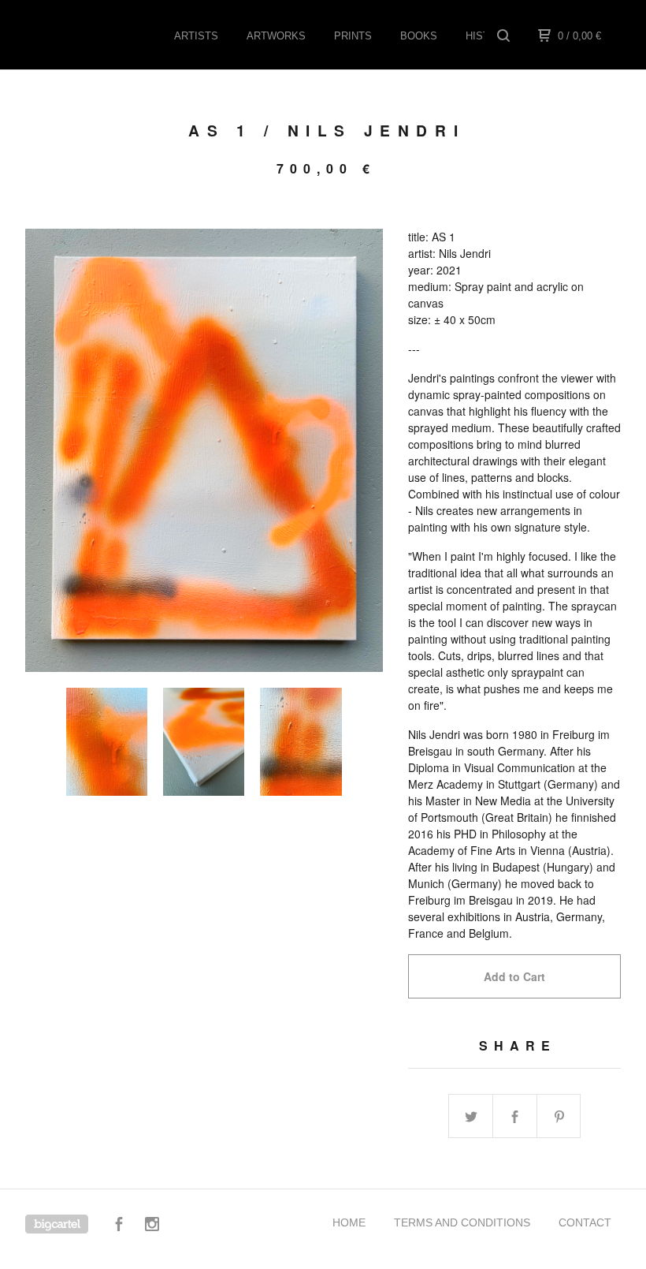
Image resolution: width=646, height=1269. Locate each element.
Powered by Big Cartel (56, 1224)
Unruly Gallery (104, 35)
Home (349, 1222)
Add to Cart (514, 976)
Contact (585, 1222)
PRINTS (353, 36)
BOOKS (418, 36)
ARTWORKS (276, 36)
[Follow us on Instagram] (152, 1226)
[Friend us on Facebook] (119, 1226)
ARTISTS (196, 36)
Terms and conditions (462, 1222)
